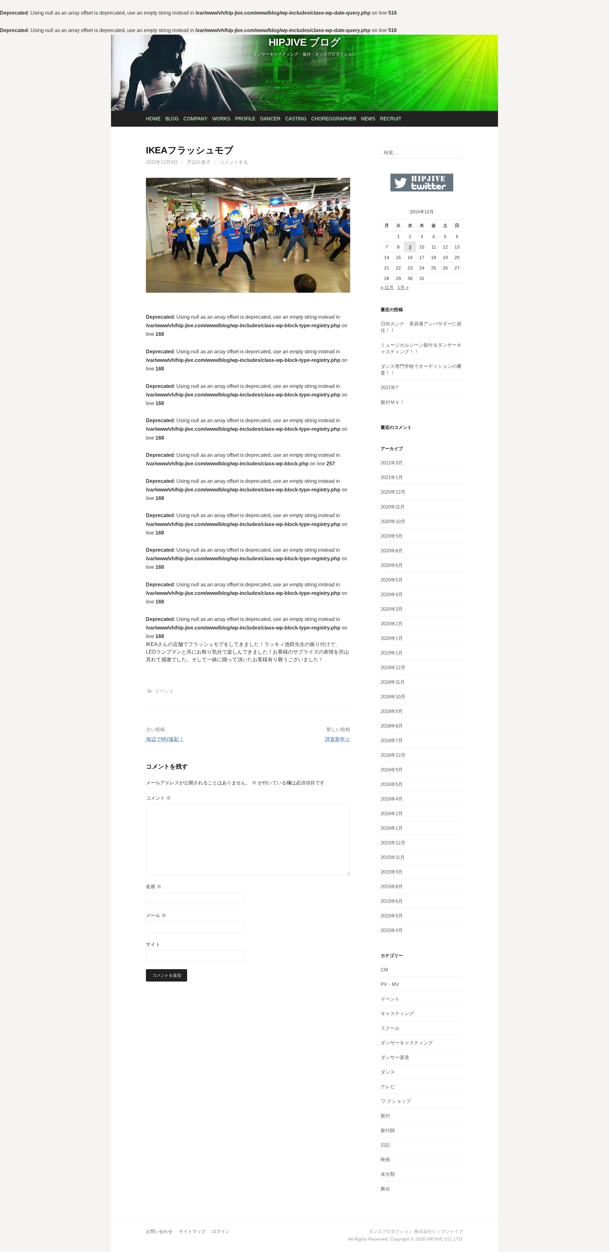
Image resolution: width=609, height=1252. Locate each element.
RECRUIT (390, 118)
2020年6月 (392, 565)
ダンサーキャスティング (407, 1042)
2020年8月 (392, 550)
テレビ (388, 1086)
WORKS (221, 118)
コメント (158, 798)
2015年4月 (392, 930)
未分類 (388, 1174)
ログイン (221, 1231)
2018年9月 (392, 711)
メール (156, 915)
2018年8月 (392, 726)
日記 (385, 1145)
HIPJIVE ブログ (304, 42)
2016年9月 (392, 769)
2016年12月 (393, 755)
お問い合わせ (159, 1231)
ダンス (388, 1072)
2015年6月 (392, 901)
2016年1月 (392, 828)
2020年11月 (393, 506)
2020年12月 (393, 492)
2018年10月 (393, 696)
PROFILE (245, 118)
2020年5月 (392, 580)
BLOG (172, 118)
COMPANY (195, 118)
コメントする (233, 162)
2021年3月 (392, 462)
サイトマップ (192, 1231)
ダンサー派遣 (395, 1057)
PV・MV (390, 984)
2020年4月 (392, 594)
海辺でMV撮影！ (165, 739)
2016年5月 (392, 784)
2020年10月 (393, 521)
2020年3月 (392, 609)
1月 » (403, 287)
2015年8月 (392, 886)
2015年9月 (392, 872)
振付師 (388, 1130)
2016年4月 (392, 799)
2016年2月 (392, 813)
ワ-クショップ (396, 1101)
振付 (385, 1115)
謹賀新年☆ (337, 739)
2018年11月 (393, 682)
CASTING (295, 118)
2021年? (389, 387)
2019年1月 (392, 653)
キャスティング (397, 1013)
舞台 (385, 1188)
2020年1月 (392, 638)
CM (384, 969)
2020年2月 (392, 623)
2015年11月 (393, 857)
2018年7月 (392, 740)
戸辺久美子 (199, 162)
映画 (385, 1159)
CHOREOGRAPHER (333, 118)
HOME (153, 118)
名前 (153, 886)
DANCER (270, 118)
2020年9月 (392, 536)
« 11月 (387, 287)
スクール (390, 1028)
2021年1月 (392, 477)
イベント (164, 691)
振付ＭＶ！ (392, 402)
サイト (153, 944)
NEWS (368, 118)
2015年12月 (393, 842)
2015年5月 (392, 915)
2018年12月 (393, 667)
